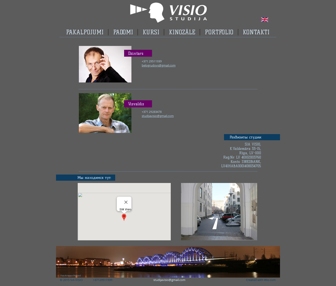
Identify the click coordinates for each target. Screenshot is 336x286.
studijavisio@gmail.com (169, 280)
